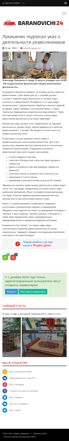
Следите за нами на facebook (23, 391)
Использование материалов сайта (20, 437)
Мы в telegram (16, 397)
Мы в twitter (15, 410)
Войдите (11, 291)
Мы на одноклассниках (20, 371)
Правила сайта (40, 433)
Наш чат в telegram (18, 404)
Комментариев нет (32, 48)
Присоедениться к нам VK (22, 378)
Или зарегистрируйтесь (33, 291)
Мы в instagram (16, 384)
